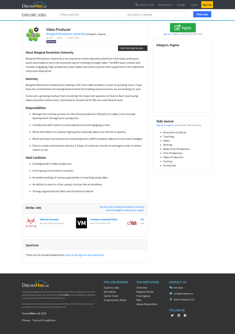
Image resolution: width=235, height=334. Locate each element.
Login (194, 4)
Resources (164, 4)
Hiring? (181, 4)
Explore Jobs (146, 4)
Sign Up (207, 4)
